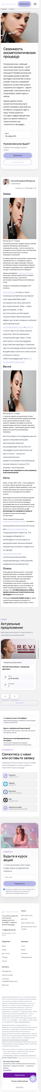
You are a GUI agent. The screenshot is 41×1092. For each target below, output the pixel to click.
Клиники (24, 953)
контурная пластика (12, 553)
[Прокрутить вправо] (14, 696)
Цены (4, 946)
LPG (30, 358)
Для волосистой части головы (29, 928)
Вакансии (5, 985)
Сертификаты (7, 971)
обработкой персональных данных (17, 891)
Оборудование (26, 957)
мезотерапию (9, 292)
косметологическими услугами (14, 521)
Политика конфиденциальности (10, 980)
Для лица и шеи (26, 915)
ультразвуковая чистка (13, 327)
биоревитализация (26, 273)
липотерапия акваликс (13, 362)
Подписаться (20, 884)
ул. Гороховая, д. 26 (29, 188)
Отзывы (5, 957)
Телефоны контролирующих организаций (15, 1040)
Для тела (24, 919)
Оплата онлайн (7, 975)
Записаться (24, 4)
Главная (3, 9)
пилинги (29, 327)
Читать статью (17, 162)
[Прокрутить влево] (5, 696)
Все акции (20, 703)
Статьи (11, 9)
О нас (23, 946)
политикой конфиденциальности (17, 893)
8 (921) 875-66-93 (24, 1022)
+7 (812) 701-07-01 (9, 930)
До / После (6, 953)
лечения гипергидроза (16, 529)
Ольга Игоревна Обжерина (23, 181)
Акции (4, 950)
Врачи (23, 950)
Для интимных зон (27, 923)
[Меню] (35, 4)
